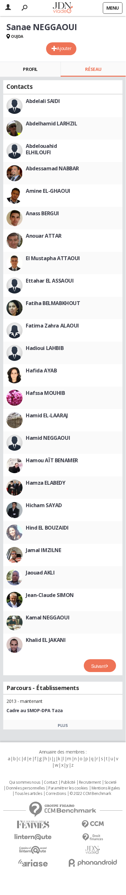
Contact (50, 782)
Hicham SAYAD (44, 505)
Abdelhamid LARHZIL (51, 123)
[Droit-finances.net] (92, 837)
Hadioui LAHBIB (44, 348)
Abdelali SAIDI (43, 101)
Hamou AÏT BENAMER (52, 460)
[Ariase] (33, 862)
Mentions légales (106, 788)
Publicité (68, 782)
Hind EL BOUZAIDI (47, 527)
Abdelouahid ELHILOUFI (41, 149)
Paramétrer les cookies (68, 788)
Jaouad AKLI (40, 572)
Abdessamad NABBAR (52, 168)
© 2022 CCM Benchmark (90, 793)
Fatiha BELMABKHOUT (53, 303)
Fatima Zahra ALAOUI (52, 325)
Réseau (93, 69)
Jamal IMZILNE (43, 550)
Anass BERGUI (42, 213)
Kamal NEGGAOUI (47, 617)
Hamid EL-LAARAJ (47, 415)
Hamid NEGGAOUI (48, 437)
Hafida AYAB (41, 370)
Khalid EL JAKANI (45, 640)
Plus (63, 725)
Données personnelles (25, 788)
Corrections (56, 793)
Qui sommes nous (24, 782)
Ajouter (64, 48)
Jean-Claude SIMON (50, 595)
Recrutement (90, 782)
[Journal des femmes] (33, 825)
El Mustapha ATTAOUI (53, 258)
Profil (30, 69)
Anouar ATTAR (44, 235)
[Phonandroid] (92, 863)
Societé (110, 782)
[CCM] (92, 824)
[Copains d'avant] (33, 850)
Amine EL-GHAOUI (48, 190)
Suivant (98, 666)
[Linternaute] (33, 837)
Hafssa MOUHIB (45, 392)
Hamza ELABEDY (45, 482)
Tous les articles (28, 793)
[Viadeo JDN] (92, 850)
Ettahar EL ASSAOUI (49, 280)
